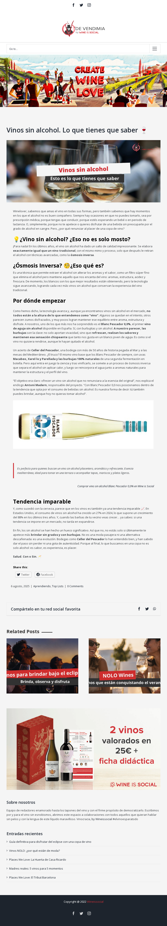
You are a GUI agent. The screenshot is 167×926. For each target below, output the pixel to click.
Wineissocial (95, 902)
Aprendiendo (42, 586)
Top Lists (57, 586)
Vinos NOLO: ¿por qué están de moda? (34, 851)
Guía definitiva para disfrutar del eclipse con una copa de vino (50, 842)
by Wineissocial (101, 819)
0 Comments (75, 586)
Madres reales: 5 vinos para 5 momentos (36, 868)
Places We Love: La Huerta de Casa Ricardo (37, 860)
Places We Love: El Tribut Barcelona (32, 877)
